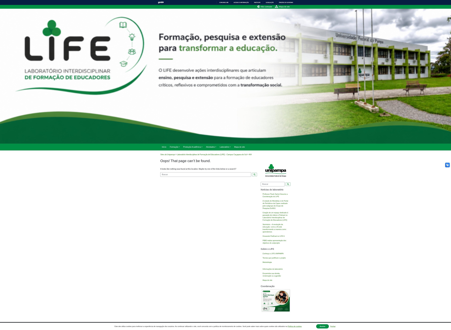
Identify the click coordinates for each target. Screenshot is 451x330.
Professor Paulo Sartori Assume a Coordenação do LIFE (275, 195)
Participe (257, 2)
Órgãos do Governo (286, 2)
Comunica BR (223, 2)
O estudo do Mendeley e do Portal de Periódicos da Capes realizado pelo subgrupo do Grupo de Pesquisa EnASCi (275, 204)
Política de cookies (295, 326)
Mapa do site (239, 147)
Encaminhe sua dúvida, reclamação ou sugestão (272, 274)
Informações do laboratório (273, 269)
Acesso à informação (241, 2)
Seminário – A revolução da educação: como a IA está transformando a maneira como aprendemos (274, 228)
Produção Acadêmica (192, 147)
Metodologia (267, 262)
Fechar (333, 326)
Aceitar (322, 326)
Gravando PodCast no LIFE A (274, 236)
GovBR (161, 2)
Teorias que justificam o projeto (274, 258)
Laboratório (224, 147)
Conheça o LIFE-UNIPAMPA (273, 253)
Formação (174, 147)
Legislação (270, 2)
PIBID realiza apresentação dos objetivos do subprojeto (274, 242)
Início (164, 147)
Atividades (210, 147)
